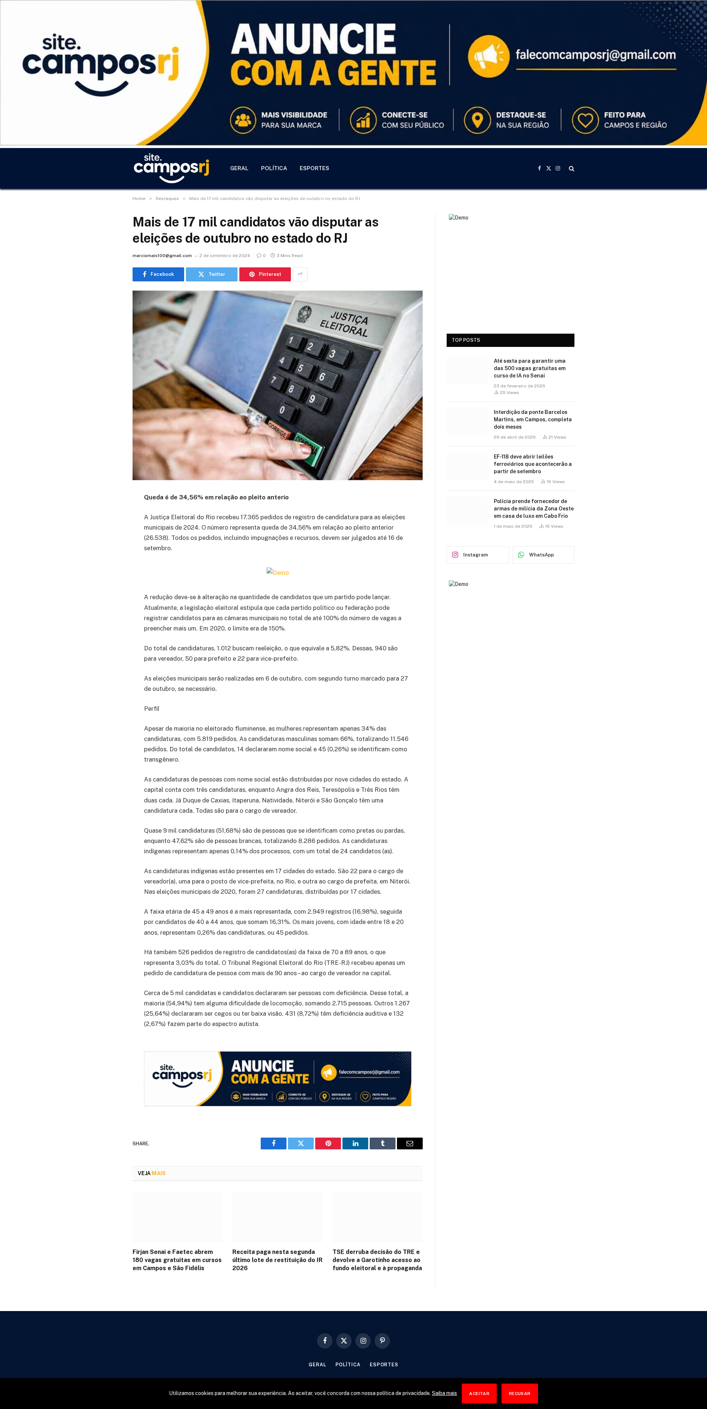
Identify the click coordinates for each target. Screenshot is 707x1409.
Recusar (520, 1393)
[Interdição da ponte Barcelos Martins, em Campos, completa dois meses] (467, 422)
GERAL (239, 168)
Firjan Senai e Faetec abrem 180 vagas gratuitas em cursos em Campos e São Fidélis (177, 1260)
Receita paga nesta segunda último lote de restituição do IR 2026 (277, 1260)
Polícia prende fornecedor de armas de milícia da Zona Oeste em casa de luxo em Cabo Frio (534, 508)
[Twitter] (106, 535)
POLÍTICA (274, 168)
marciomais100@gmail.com (162, 255)
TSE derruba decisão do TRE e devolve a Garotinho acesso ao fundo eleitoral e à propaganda (377, 1260)
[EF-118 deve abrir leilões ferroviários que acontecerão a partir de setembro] (467, 466)
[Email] (106, 591)
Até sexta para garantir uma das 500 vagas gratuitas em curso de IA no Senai (530, 368)
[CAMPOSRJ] (172, 168)
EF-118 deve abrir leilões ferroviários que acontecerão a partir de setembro (533, 464)
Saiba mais (444, 1393)
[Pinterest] (106, 572)
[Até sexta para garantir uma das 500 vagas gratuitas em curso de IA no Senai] (467, 370)
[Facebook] (106, 516)
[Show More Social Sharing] (300, 274)
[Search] (570, 168)
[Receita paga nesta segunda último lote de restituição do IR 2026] (277, 1216)
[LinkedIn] (106, 554)
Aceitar (479, 1393)
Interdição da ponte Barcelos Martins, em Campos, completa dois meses (533, 419)
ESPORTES (314, 168)
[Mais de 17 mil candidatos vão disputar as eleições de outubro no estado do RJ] (278, 385)
